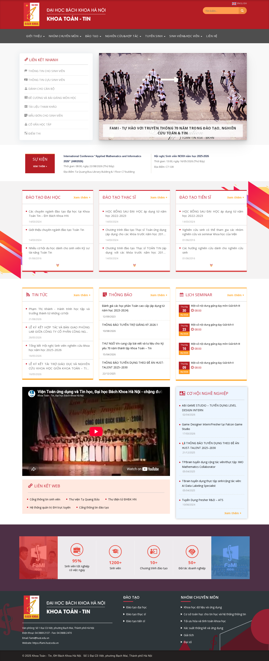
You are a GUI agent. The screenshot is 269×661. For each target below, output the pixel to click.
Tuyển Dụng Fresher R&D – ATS (202, 500)
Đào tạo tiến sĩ (135, 621)
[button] (107, 96)
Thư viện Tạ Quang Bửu (84, 499)
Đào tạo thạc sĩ (136, 614)
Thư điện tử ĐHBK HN (122, 499)
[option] (173, 96)
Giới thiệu (34, 36)
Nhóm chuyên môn (64, 36)
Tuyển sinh (154, 36)
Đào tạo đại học (136, 607)
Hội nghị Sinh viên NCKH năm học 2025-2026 (181, 156)
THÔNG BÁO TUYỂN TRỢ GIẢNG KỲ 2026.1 (130, 325)
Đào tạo (92, 36)
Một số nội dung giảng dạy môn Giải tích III (215, 305)
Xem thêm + (40, 166)
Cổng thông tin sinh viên (45, 499)
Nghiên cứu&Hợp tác (122, 36)
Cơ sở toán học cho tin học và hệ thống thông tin (215, 614)
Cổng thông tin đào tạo (94, 507)
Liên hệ (211, 36)
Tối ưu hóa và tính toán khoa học (205, 621)
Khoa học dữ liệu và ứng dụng (203, 607)
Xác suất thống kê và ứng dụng (203, 628)
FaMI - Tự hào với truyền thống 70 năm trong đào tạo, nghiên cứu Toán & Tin (172, 130)
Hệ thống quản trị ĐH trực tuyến (50, 507)
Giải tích (189, 635)
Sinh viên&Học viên (184, 36)
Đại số (188, 642)
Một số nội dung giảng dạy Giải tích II (212, 324)
